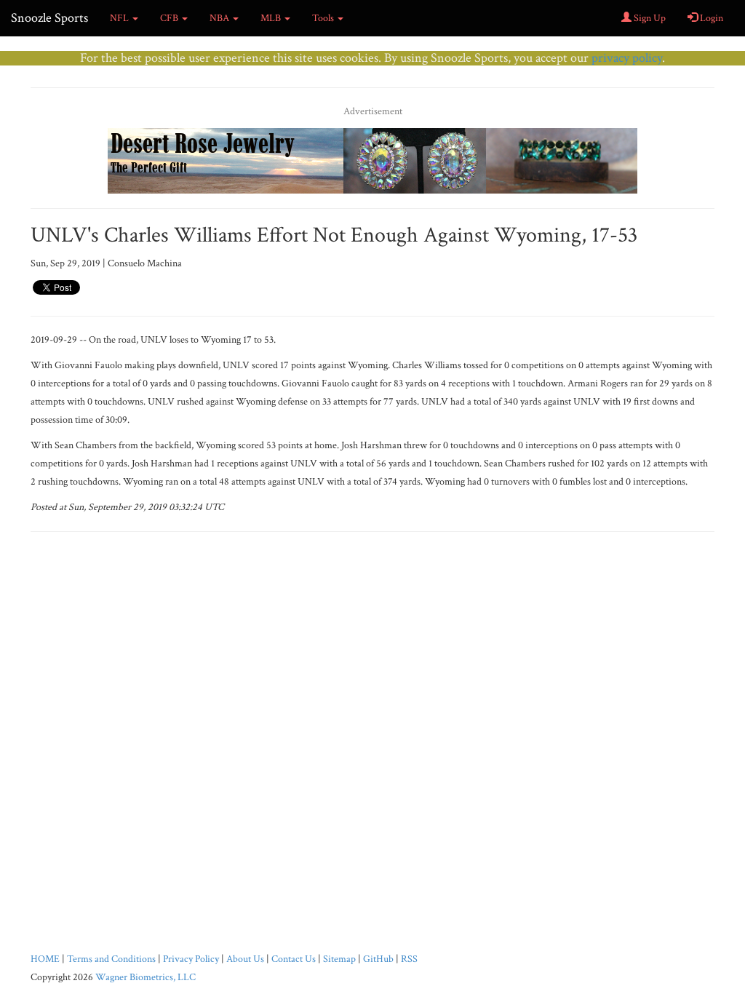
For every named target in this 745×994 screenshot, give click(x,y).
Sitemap (339, 959)
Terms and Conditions (111, 959)
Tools (324, 18)
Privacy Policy (191, 959)
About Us (245, 959)
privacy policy (626, 57)
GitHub (378, 959)
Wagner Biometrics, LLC (145, 977)
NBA (220, 18)
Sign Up (649, 18)
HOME (45, 959)
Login (710, 18)
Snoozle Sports (49, 17)
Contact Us (293, 959)
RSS (409, 959)
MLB (271, 18)
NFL (120, 18)
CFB (170, 18)
